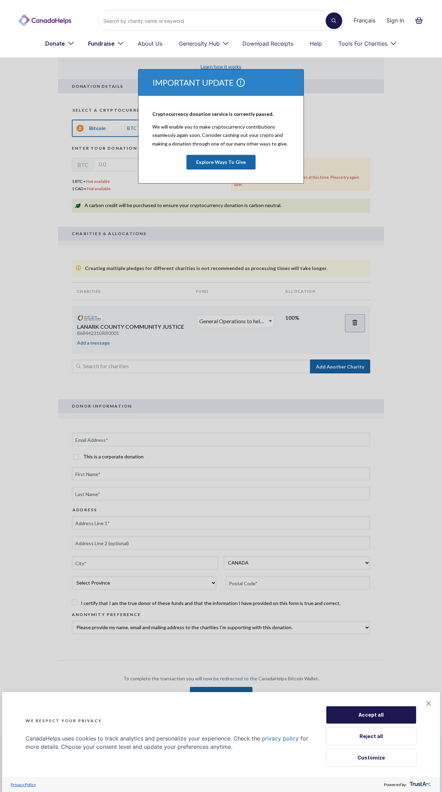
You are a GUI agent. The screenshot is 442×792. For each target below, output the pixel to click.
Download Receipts (267, 43)
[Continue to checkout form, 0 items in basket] (421, 20)
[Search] (334, 20)
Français (364, 20)
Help (316, 43)
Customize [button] (371, 758)
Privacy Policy (23, 784)
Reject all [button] (371, 736)
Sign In (395, 20)
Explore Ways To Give (221, 162)
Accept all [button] (371, 715)
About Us (150, 43)
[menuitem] (60, 43)
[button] (428, 704)
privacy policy (280, 738)
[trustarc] (420, 784)
